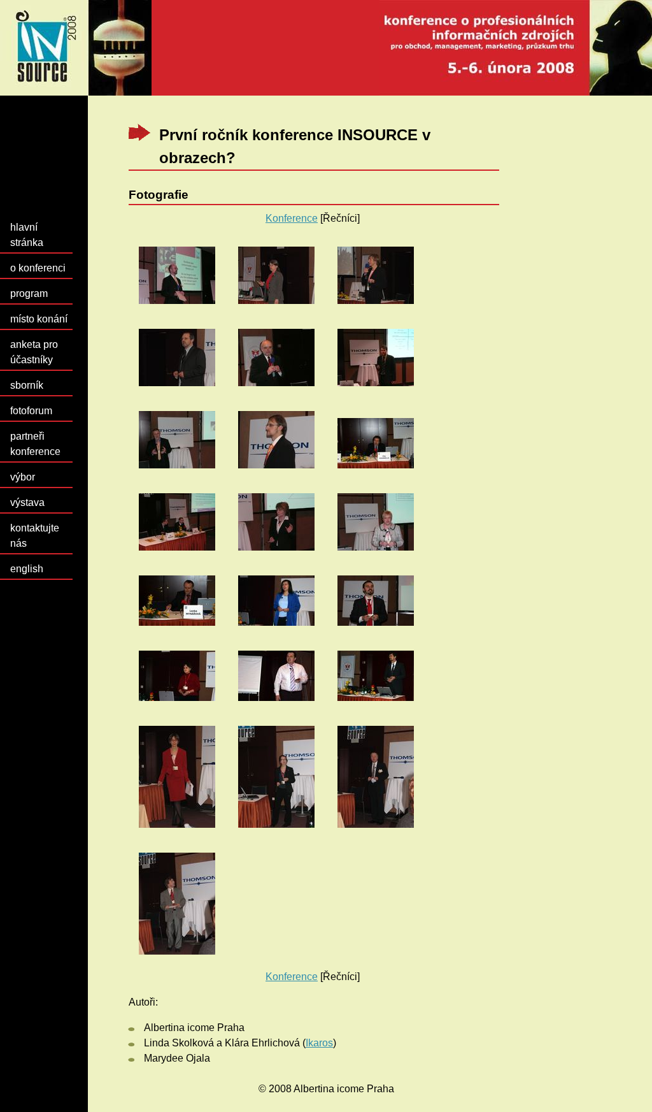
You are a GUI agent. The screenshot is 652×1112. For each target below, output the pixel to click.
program (29, 293)
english (26, 568)
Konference (292, 218)
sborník (26, 385)
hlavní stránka (26, 235)
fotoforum (31, 410)
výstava (27, 502)
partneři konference (35, 444)
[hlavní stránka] (326, 48)
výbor (22, 477)
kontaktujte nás (34, 536)
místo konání (38, 319)
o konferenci (38, 268)
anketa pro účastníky (34, 352)
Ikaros (319, 1042)
